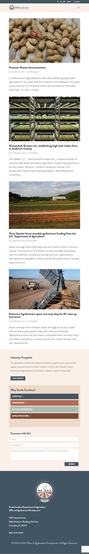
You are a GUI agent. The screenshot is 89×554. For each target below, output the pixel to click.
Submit (71, 464)
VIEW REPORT (18, 378)
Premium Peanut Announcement (27, 68)
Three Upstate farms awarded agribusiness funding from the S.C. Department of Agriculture (42, 234)
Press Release (34, 153)
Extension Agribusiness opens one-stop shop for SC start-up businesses (43, 315)
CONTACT (77, 2)
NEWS (69, 2)
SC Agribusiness (16, 72)
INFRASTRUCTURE (20, 415)
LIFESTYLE (16, 396)
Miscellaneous (34, 72)
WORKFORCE (18, 402)
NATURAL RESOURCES (22, 409)
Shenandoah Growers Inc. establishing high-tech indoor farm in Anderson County (43, 147)
